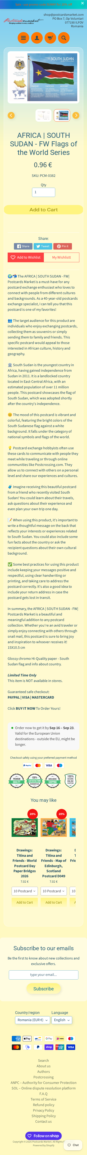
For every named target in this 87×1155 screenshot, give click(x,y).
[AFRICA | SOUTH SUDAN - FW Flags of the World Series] (62, 115)
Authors (43, 1071)
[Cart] (50, 38)
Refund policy (43, 1104)
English (59, 1019)
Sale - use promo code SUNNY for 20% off (43, 4)
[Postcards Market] (24, 20)
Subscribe (43, 989)
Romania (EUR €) (30, 1019)
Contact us (43, 1121)
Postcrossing (43, 1077)
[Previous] (11, 115)
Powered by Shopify (43, 1145)
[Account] (37, 38)
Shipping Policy (44, 1116)
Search (43, 1060)
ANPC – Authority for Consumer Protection (44, 1082)
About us (44, 1066)
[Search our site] (64, 38)
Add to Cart (24, 902)
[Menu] (23, 38)
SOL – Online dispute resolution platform (44, 1088)
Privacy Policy (43, 1110)
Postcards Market (42, 1141)
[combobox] (25, 891)
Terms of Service (43, 1099)
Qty (43, 184)
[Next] (75, 115)
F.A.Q (43, 1093)
